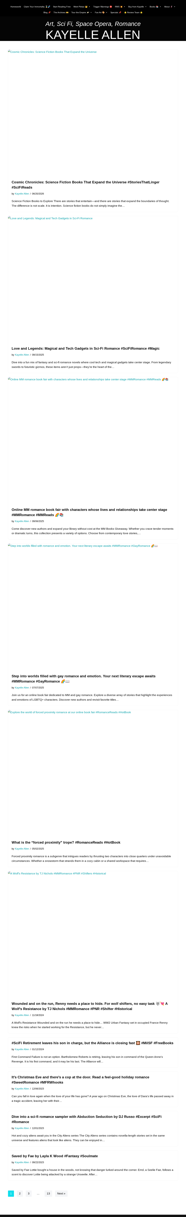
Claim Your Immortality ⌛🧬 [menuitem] (37, 6)
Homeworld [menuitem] (15, 6)
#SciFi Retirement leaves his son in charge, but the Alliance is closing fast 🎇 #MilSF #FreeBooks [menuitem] (92, 1043)
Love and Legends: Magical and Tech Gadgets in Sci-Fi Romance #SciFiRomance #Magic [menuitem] (86, 348)
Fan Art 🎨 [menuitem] (100, 12)
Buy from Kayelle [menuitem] (136, 6)
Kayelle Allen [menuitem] (22, 193)
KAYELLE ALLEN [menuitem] (92, 35)
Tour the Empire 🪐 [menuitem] (80, 12)
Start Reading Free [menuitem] (62, 6)
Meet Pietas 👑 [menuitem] (80, 6)
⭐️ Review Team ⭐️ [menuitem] (133, 12)
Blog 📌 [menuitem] (47, 12)
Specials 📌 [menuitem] (115, 12)
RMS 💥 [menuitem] (118, 6)
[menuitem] (93, 24)
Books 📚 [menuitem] (154, 6)
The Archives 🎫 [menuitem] (60, 12)
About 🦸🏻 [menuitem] (168, 6)
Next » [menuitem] (61, 1193)
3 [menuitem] (28, 1193)
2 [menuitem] (20, 1193)
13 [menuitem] (48, 1193)
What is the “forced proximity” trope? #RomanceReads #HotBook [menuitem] (66, 842)
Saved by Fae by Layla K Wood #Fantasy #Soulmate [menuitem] (55, 1156)
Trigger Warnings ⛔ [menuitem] (102, 6)
